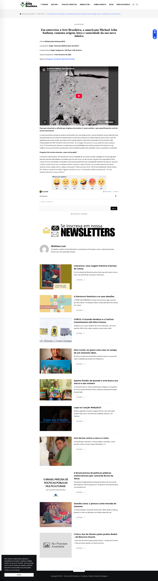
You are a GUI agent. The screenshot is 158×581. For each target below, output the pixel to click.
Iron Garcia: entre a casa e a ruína (91, 438)
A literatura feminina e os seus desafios (94, 296)
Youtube (72, 59)
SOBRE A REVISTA (100, 4)
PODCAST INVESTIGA (69, 4)
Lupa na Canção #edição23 (87, 407)
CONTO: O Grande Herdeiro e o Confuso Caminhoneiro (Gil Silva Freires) (94, 320)
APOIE (111, 4)
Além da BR (80, 24)
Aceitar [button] (19, 575)
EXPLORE (54, 4)
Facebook (57, 59)
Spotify (64, 59)
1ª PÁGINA (44, 4)
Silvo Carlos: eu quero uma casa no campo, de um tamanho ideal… (95, 351)
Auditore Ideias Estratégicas (98, 576)
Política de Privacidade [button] (12, 570)
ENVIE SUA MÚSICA (123, 4)
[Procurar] (133, 4)
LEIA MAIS (79, 280)
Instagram (49, 59)
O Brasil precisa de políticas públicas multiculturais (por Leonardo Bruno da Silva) (93, 475)
